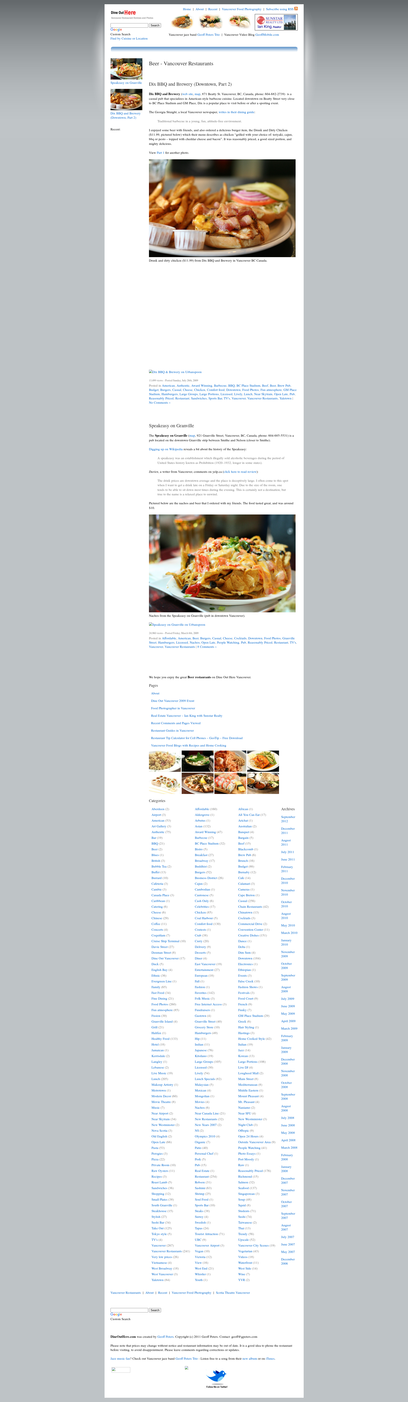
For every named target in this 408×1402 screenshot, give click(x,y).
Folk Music (202, 998)
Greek (242, 1021)
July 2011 (287, 852)
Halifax (156, 1033)
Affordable (169, 638)
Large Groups (189, 394)
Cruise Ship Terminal (165, 941)
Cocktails (240, 638)
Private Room (160, 1165)
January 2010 (286, 942)
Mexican (200, 1090)
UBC (198, 1239)
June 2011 (288, 859)
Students (243, 1211)
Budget (154, 390)
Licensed (226, 394)
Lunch (248, 394)
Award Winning (201, 385)
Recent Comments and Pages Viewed (176, 723)
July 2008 (287, 1118)
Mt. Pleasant (246, 1102)
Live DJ (243, 1067)
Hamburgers (170, 394)
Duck (155, 964)
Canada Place (160, 895)
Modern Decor (161, 1096)
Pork (198, 1159)
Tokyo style (159, 1234)
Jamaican (158, 1050)
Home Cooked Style (251, 1038)
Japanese (201, 1050)
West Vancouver (162, 1274)
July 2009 (287, 998)
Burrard (157, 878)
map (197, 94)
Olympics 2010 (205, 1136)
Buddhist (201, 866)
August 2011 (286, 842)
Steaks (199, 1211)
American (168, 385)
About (200, 9)
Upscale (243, 1239)
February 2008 (287, 1157)
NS (197, 1130)
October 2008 (286, 1084)
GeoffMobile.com (267, 34)
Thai (241, 1228)
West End (201, 1268)
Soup (241, 1199)
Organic (200, 1142)
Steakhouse (159, 1211)
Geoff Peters (165, 1336)
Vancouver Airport (207, 1245)
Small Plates (159, 1199)
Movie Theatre (161, 1102)
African (243, 809)
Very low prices (162, 1257)
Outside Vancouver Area (254, 1142)
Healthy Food (161, 1038)
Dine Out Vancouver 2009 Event (172, 700)
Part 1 (160, 152)
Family (156, 987)
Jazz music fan (120, 1358)
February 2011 (287, 869)
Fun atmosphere (271, 390)
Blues (155, 855)
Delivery (200, 947)
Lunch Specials (205, 1079)
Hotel (155, 1044)
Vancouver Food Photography (242, 9)
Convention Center (250, 929)
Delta (241, 947)
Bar (154, 837)
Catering (157, 906)
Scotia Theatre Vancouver (233, 1292)
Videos (243, 1257)
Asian (199, 826)
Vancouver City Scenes (253, 1245)
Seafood (243, 1188)
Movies (200, 1102)
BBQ (231, 385)
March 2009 (289, 1028)
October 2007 (286, 1204)
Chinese (157, 918)
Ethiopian (244, 969)
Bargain (243, 837)
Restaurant (182, 398)
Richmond (245, 1176)
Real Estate (202, 1170)
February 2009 (287, 1038)
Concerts (157, 929)
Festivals (244, 992)
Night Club (245, 1125)
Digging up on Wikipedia (166, 449)
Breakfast (201, 855)
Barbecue (220, 385)
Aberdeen (158, 809)
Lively (238, 394)
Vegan (199, 1251)
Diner (198, 958)
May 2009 (288, 1013)
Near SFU (244, 1113)
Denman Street (161, 952)
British (156, 860)
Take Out (158, 1228)
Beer (273, 385)
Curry (199, 941)
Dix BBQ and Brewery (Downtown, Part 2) (125, 115)
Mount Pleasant (248, 1096)
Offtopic (243, 1130)
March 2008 (289, 1147)
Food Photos (250, 390)
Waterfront (245, 1262)
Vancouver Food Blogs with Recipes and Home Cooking (188, 745)
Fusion (156, 1015)
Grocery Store (204, 1027)
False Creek (246, 981)
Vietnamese (159, 1262)
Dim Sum (244, 952)
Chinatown (245, 912)
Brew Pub (284, 385)
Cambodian (202, 889)
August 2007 (286, 1227)
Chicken (199, 390)
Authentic (183, 385)
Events (242, 975)
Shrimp (199, 1193)
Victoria (200, 1257)
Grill (154, 1027)
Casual (176, 390)
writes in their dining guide (236, 112)
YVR (241, 1280)
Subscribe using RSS (279, 9)
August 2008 (286, 1108)
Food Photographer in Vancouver (173, 708)
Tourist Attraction (206, 1234)
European (201, 975)
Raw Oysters (160, 1170)
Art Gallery (159, 826)
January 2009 (286, 1049)
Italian (242, 1044)
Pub (292, 394)
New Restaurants (206, 1119)
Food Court (245, 998)
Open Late (281, 394)
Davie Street (160, 947)
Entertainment (204, 969)
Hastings (244, 1033)
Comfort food (216, 390)
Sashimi (200, 1188)
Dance (242, 941)
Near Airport (160, 1113)
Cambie (157, 889)
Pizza (155, 1159)
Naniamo (244, 1107)
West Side (244, 1268)
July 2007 (287, 1237)
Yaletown (285, 398)
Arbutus (200, 820)
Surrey (199, 1216)
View (198, 1262)
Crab (198, 935)
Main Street (246, 1079)
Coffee (156, 924)
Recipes (157, 1176)
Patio (198, 1148)
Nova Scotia (159, 1130)
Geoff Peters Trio (208, 34)
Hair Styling (246, 1027)
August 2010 (286, 915)
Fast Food (158, 992)
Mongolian (202, 1096)
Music (156, 1107)
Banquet (243, 832)
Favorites (201, 992)
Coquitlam (158, 935)
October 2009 (286, 965)
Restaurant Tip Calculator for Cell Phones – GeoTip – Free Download (197, 738)
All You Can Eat (249, 814)
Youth (199, 1280)
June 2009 (288, 1006)
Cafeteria (157, 883)
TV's (227, 398)
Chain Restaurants (250, 906)
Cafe (241, 878)
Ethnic (156, 975)
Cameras (244, 889)
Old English (159, 1136)
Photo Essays (247, 1153)
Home (187, 9)
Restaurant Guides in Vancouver (172, 730)
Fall (197, 981)
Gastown (200, 1015)
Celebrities (202, 906)
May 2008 (288, 1132)
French (242, 1004)
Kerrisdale (158, 1056)
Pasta (155, 1148)
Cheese (188, 390)
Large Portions (209, 394)
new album (249, 1358)
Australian (245, 826)
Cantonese (202, 895)
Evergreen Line (162, 981)
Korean (243, 1056)
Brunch (243, 860)
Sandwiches (199, 398)
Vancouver (239, 398)
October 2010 (286, 904)
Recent (212, 9)
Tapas (199, 1228)
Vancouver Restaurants (262, 398)
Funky (242, 1010)
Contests (200, 929)
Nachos (195, 642)
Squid (242, 1205)
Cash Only (202, 901)
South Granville (162, 1205)
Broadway (201, 860)
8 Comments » (207, 646)
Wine (241, 1274)
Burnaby (244, 872)
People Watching (228, 642)
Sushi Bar (158, 1222)
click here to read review (240, 471)
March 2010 (289, 932)
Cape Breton (246, 895)
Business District (206, 878)
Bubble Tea (159, 866)
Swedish (200, 1222)
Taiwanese (245, 1222)
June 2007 (288, 1244)
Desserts (200, 952)
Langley (157, 1061)
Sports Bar (215, 398)
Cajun (199, 883)
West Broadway (162, 1268)
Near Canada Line (207, 1113)
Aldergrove (202, 814)
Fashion (200, 987)
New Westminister (250, 1119)
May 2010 (288, 925)
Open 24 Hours (248, 1136)
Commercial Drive (250, 924)
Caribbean (158, 901)
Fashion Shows (248, 987)
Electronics (245, 964)
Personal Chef (204, 1153)
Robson (200, 1182)
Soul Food (201, 1199)
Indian (199, 1044)
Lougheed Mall (248, 1073)
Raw (241, 1165)
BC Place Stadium (248, 385)
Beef (265, 385)
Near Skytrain (263, 394)
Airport (156, 814)
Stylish (156, 1216)
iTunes (270, 1358)
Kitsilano (201, 1056)
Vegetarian (245, 1251)
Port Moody (246, 1159)
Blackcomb (245, 849)
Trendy (243, 1234)
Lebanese (158, 1067)
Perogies (157, 1153)
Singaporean (246, 1193)
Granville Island (162, 1021)
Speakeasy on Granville (126, 82)
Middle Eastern (248, 1090)
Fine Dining (159, 998)
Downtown (233, 390)
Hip (197, 1038)
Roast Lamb (159, 1182)
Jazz (241, 1050)
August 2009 (286, 989)
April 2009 (288, 1021)
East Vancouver (205, 964)
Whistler (200, 1274)
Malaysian (202, 1084)
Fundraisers (202, 1010)
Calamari (244, 883)
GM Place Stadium (250, 1015)
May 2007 (288, 1252)
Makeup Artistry (162, 1084)
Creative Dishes (248, 935)
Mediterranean (248, 1084)
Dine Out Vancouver (165, 958)
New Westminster (163, 1125)
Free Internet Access (208, 1004)
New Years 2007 (206, 1125)
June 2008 (288, 1125)
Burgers (165, 390)
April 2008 (288, 1140)
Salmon (243, 1182)
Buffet (156, 872)
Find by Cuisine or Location (129, 38)
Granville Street (205, 1021)
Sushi (241, 1216)
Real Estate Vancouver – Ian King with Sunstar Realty (186, 715)
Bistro (199, 849)
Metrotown (159, 1090)
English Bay (160, 969)
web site (187, 94)
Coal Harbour (204, 918)
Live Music (159, 1073)
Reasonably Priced (161, 398)
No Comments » (160, 402)
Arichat (243, 820)
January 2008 (286, 1168)
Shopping (158, 1193)
